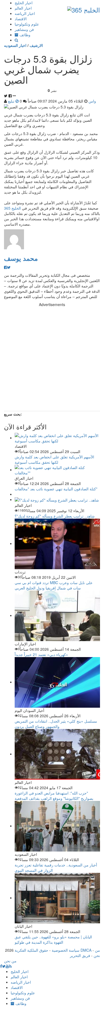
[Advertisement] (52, 359)
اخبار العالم (23, 8)
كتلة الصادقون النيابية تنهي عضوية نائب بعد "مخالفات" (56, 488)
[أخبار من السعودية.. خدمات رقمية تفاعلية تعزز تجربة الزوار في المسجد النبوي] (57, 825)
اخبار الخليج (24, 2)
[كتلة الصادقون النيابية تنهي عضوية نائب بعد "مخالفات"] (57, 469)
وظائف (24, 34)
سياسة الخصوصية (65, 950)
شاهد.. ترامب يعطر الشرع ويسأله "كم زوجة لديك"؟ (55, 516)
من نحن (97, 952)
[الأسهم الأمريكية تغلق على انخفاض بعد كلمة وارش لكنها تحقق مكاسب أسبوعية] (57, 437)
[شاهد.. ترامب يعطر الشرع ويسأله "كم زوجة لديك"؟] (57, 499)
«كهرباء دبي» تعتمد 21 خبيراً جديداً (41, 654)
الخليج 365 (12, 208)
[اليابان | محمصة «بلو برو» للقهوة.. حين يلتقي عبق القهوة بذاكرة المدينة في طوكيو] (57, 897)
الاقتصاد (21, 18)
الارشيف (36, 45)
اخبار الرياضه (25, 13)
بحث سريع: (13, 414)
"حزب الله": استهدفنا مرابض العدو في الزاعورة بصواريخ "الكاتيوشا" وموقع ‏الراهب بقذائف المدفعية (54, 795)
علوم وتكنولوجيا (27, 24)
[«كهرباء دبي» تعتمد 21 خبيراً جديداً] (57, 615)
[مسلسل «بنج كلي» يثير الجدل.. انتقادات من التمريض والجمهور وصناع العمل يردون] (57, 682)
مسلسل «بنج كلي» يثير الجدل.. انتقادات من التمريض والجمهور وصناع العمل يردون (56, 723)
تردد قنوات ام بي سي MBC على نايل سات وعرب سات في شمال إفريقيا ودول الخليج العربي (54, 585)
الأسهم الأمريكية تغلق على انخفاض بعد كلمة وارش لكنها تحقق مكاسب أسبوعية (54, 459)
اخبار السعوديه (15, 45)
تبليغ (11, 101)
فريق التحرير (80, 955)
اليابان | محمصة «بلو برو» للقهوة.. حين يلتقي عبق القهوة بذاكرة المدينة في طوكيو (53, 939)
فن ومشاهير (24, 29)
